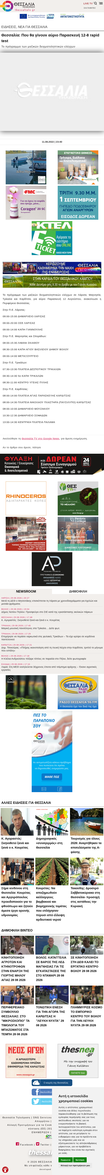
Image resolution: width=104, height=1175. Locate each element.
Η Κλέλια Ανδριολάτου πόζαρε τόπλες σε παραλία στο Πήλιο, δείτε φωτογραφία (43, 657)
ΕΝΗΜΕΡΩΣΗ (40, 1132)
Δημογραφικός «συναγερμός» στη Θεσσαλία (49, 843)
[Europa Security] (52, 464)
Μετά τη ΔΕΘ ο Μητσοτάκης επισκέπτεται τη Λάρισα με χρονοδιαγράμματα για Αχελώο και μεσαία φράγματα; (49, 601)
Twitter (44, 1145)
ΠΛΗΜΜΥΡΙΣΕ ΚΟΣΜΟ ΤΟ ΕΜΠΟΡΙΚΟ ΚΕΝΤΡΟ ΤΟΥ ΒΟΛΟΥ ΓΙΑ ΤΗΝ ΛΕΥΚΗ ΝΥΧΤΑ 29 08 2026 (86, 1016)
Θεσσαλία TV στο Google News (40, 438)
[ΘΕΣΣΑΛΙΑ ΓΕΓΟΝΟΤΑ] (52, 268)
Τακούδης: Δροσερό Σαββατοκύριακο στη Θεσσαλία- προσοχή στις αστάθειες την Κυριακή (85, 897)
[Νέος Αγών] (26, 1061)
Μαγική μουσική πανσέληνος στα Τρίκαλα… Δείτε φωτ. (30, 627)
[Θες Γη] (78, 498)
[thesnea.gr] (78, 1061)
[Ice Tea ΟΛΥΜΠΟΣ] (26, 692)
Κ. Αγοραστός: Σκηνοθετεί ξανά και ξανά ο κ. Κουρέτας (30, 618)
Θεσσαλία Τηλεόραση (16, 1117)
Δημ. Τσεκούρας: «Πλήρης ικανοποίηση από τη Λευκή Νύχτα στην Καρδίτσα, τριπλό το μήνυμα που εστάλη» (52, 648)
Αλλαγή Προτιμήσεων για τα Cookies (31, 1125)
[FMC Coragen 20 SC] (26, 203)
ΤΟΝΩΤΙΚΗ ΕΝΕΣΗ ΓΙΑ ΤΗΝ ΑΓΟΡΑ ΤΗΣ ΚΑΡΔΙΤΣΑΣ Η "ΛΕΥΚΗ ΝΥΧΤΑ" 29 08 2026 (50, 1016)
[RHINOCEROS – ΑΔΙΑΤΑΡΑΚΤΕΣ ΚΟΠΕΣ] (26, 498)
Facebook (26, 1145)
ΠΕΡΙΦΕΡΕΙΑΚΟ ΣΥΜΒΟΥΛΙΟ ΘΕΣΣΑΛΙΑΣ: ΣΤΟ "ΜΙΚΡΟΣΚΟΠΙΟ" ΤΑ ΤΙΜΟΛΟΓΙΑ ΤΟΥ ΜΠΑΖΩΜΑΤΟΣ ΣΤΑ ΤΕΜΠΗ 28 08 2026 (15, 1021)
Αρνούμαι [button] (79, 1160)
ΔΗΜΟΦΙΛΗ (78, 591)
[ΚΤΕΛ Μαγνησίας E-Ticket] (52, 238)
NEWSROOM (26, 591)
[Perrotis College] (78, 534)
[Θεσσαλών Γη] (52, 281)
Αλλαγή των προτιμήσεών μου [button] (75, 1165)
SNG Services (42, 1117)
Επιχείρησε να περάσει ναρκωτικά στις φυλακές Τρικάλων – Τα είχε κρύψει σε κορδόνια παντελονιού (48, 637)
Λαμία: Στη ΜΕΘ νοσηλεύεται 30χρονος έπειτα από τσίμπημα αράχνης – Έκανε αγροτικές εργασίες (49, 667)
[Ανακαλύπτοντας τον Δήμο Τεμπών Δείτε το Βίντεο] (26, 167)
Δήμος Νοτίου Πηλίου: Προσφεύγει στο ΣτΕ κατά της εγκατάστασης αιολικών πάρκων (47, 610)
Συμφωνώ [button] (66, 1160)
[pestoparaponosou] (52, 751)
